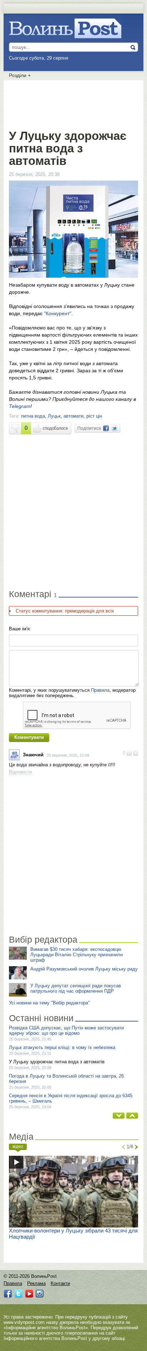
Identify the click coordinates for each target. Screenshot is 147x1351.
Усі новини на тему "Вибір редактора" (49, 1002)
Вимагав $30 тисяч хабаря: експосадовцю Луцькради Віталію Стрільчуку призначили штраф (76, 955)
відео (17, 1146)
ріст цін (94, 416)
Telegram (19, 406)
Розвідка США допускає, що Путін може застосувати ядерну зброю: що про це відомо (66, 1030)
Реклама (36, 1283)
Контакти (60, 1283)
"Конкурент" (57, 313)
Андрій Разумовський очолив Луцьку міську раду (84, 969)
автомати (73, 416)
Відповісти (20, 772)
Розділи (20, 75)
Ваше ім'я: (20, 628)
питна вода (33, 416)
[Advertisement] (73, 103)
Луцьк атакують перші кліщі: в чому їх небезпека (62, 1047)
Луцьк (54, 416)
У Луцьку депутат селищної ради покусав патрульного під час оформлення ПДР (75, 988)
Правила (100, 690)
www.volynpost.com (24, 1322)
